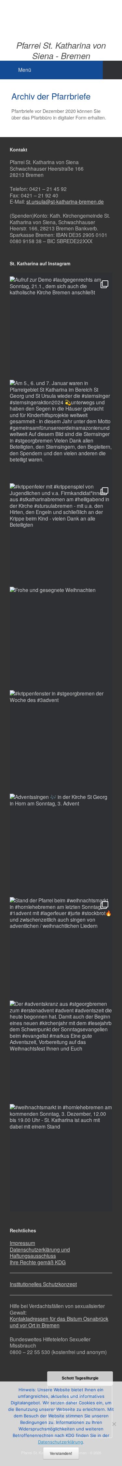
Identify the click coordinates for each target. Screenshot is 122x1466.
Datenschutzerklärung (60, 1441)
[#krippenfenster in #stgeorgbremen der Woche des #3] (61, 741)
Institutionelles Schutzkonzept (43, 1283)
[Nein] (114, 1424)
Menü (24, 69)
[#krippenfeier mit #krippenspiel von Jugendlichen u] (61, 534)
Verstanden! (61, 1453)
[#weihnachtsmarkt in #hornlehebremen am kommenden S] (61, 1155)
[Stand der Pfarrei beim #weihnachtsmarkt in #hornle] (61, 948)
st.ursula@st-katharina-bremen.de (65, 201)
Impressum (22, 1242)
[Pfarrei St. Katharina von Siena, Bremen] (61, 15)
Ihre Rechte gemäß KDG (38, 1262)
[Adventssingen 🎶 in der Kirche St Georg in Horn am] (61, 845)
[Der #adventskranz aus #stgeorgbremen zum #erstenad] (61, 1052)
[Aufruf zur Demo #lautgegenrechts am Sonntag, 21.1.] (61, 327)
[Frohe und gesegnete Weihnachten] (61, 638)
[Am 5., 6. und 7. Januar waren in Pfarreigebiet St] (61, 431)
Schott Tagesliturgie (80, 1378)
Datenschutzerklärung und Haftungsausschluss (40, 1252)
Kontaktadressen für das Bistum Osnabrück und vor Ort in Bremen (59, 1322)
